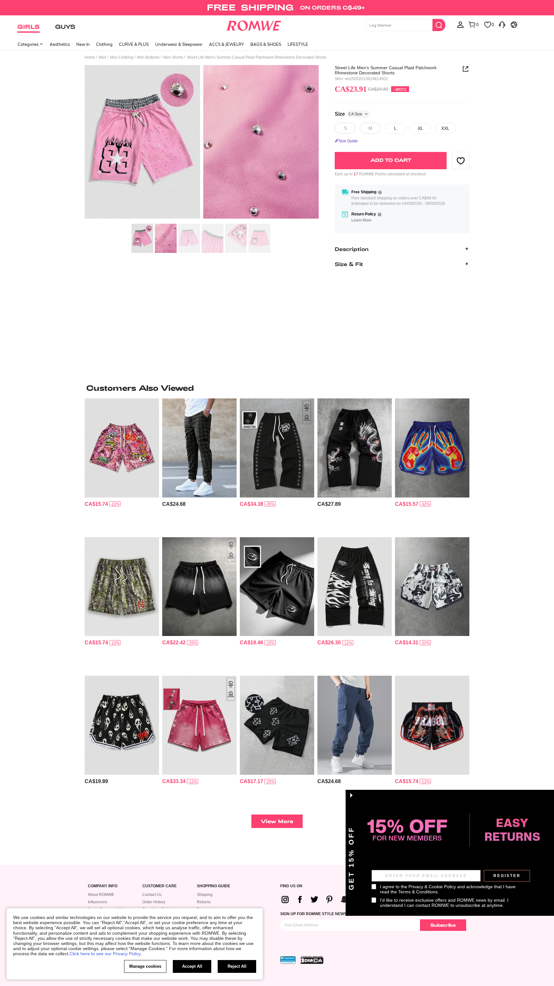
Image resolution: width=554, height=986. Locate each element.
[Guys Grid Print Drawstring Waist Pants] (199, 447)
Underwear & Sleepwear (179, 44)
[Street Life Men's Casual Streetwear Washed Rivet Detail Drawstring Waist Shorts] (199, 725)
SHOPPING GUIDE (213, 886)
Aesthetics (60, 44)
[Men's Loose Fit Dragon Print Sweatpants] (354, 447)
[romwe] (254, 24)
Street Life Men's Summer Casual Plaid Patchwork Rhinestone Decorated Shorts (386, 70)
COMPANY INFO (102, 886)
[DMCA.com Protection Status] (311, 960)
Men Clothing (121, 57)
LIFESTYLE (298, 44)
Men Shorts (173, 57)
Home (90, 57)
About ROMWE (101, 894)
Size (348, 113)
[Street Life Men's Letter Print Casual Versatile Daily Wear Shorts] (432, 725)
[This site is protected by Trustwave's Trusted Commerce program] (288, 960)
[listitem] (122, 465)
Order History (153, 902)
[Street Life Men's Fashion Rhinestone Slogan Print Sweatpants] (277, 447)
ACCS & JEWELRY (226, 44)
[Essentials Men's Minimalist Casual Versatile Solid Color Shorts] (277, 586)
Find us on (291, 886)
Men (102, 57)
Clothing (104, 44)
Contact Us (152, 894)
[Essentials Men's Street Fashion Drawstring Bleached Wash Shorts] (199, 586)
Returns (204, 902)
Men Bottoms (148, 57)
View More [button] (277, 821)
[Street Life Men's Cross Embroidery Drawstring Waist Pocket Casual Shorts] (277, 725)
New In (83, 44)
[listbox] (460, 24)
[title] (277, 387)
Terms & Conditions (418, 891)
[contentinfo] (96, 504)
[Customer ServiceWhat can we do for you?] (502, 24)
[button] (460, 160)
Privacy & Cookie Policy (432, 886)
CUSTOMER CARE (159, 886)
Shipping (205, 894)
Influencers (97, 902)
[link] (277, 7)
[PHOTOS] (202, 143)
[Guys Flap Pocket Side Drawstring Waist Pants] (354, 725)
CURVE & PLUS (134, 44)
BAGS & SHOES (265, 44)
